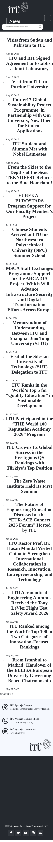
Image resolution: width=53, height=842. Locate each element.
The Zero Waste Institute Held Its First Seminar (29, 486)
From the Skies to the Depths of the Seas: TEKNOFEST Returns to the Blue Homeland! (29, 174)
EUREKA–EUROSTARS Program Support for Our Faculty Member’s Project (29, 206)
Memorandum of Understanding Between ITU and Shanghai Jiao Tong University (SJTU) (29, 333)
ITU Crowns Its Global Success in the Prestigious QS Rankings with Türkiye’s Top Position (29, 458)
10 (12, 694)
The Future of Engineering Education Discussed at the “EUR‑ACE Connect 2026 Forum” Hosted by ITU (29, 517)
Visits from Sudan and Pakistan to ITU (29, 42)
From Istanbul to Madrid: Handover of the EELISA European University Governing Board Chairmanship (29, 670)
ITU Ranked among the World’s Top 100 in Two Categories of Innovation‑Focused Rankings (29, 636)
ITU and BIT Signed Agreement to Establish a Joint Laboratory (29, 63)
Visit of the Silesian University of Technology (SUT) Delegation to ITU (29, 364)
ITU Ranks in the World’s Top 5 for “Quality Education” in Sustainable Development (29, 395)
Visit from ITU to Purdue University (29, 84)
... (14, 694)
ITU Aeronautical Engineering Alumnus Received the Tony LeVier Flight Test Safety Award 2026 (29, 603)
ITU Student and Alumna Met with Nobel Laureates (29, 149)
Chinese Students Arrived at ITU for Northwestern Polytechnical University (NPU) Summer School (29, 242)
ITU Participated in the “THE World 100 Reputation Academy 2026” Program (29, 426)
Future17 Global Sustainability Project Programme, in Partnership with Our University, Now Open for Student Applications (29, 115)
